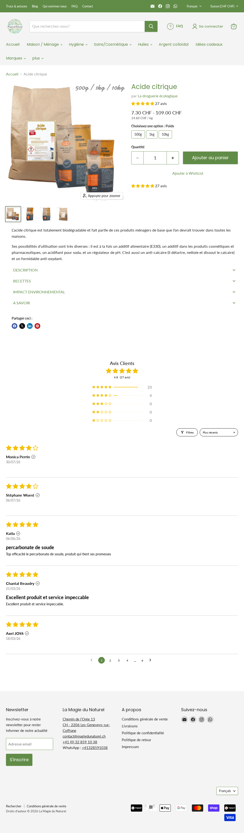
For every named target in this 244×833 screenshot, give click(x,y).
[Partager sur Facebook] (14, 326)
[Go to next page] (151, 660)
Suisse (222, 6)
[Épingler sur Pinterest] (37, 326)
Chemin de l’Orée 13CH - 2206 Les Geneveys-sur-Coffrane (86, 725)
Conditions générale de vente (145, 719)
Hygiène (77, 44)
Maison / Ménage (43, 44)
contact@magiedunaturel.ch (84, 736)
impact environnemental (39, 292)
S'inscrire (19, 760)
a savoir (21, 303)
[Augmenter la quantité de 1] (173, 157)
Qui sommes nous (55, 6)
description (25, 270)
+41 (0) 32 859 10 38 (80, 742)
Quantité (137, 147)
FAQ (74, 6)
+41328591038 (95, 747)
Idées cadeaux (209, 44)
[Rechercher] (151, 26)
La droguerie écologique (158, 96)
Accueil (13, 44)
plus (36, 58)
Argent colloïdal (173, 44)
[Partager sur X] (22, 326)
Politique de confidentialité (143, 733)
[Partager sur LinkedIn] (30, 326)
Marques (14, 58)
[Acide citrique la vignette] (13, 214)
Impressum (130, 746)
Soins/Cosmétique (111, 44)
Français (192, 6)
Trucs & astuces (16, 6)
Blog (35, 6)
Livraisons (130, 726)
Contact (87, 6)
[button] (143, 103)
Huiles (144, 44)
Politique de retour (136, 740)
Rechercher (13, 806)
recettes (22, 281)
